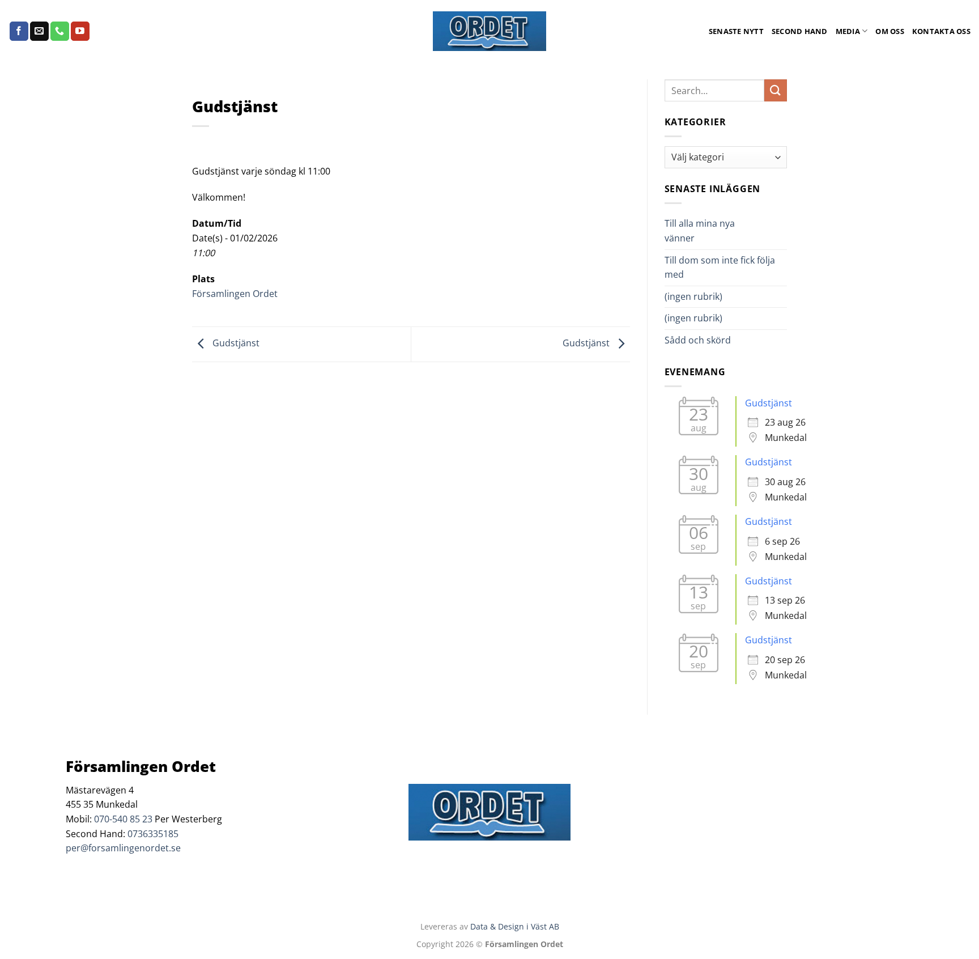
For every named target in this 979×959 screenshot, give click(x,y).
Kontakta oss (941, 31)
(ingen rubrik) (693, 296)
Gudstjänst (234, 343)
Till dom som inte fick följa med (720, 267)
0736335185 (152, 834)
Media (848, 31)
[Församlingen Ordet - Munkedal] (489, 31)
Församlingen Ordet (235, 293)
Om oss (889, 31)
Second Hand (800, 31)
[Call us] (59, 31)
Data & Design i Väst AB (514, 926)
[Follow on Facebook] (19, 31)
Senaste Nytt (736, 31)
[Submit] (775, 90)
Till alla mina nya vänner (700, 230)
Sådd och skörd (698, 340)
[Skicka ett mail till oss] (39, 31)
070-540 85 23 (123, 819)
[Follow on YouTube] (80, 31)
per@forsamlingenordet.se (123, 848)
